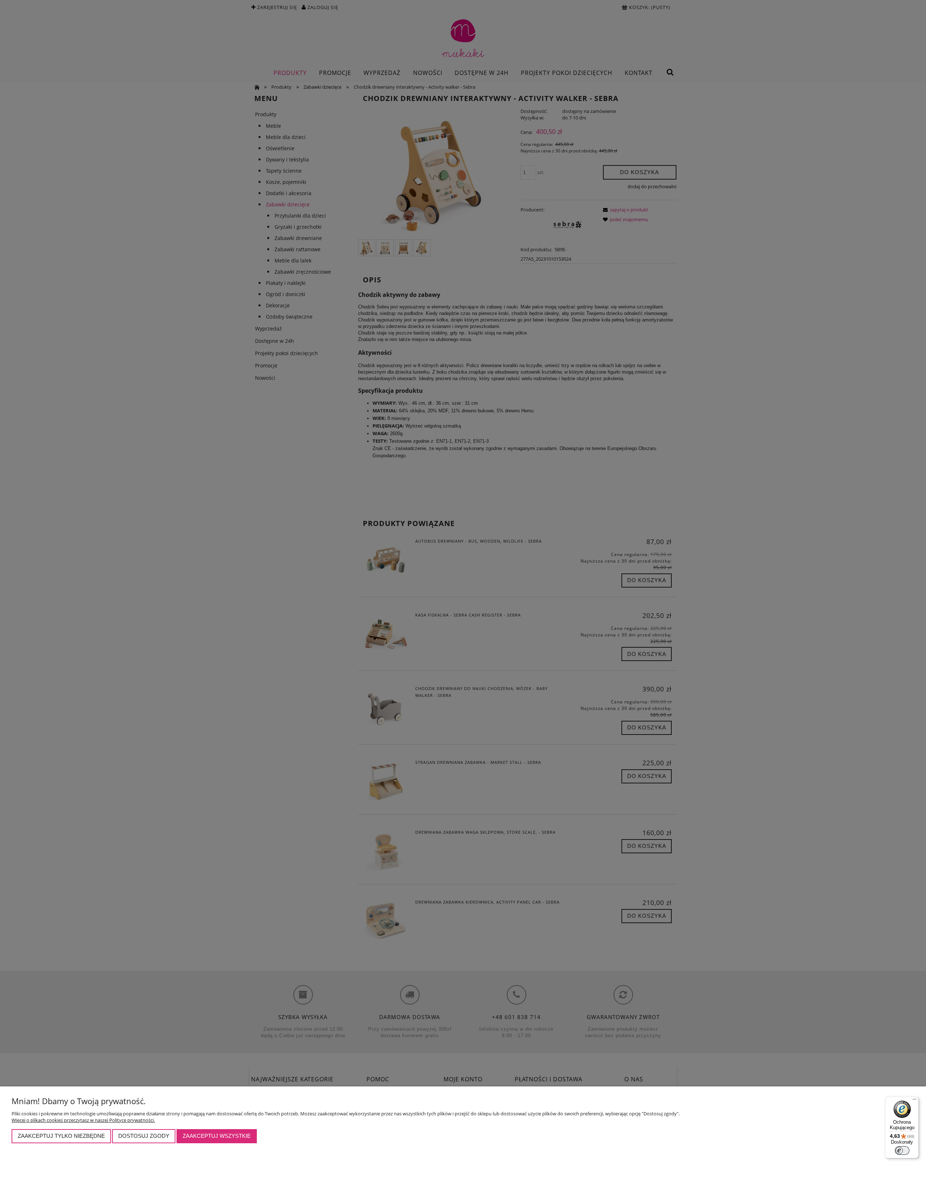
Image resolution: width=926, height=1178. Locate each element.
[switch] (902, 1150)
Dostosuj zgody (143, 1136)
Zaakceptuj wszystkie (217, 1136)
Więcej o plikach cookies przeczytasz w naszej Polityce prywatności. (83, 1120)
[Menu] (914, 1101)
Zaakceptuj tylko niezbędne (61, 1136)
